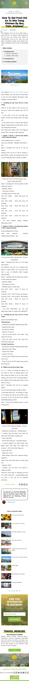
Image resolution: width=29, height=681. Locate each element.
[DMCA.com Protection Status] (14, 677)
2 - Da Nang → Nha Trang (11, 55)
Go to (14, 650)
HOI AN (17, 11)
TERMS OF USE (24, 665)
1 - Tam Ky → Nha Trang (10, 53)
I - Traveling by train (8, 51)
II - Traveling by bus (8, 58)
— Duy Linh (10, 502)
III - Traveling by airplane (9, 61)
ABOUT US (4, 665)
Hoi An (5, 370)
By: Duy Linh (4, 29)
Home (10, 11)
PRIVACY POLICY (13, 665)
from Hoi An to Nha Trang (18, 92)
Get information (14, 619)
